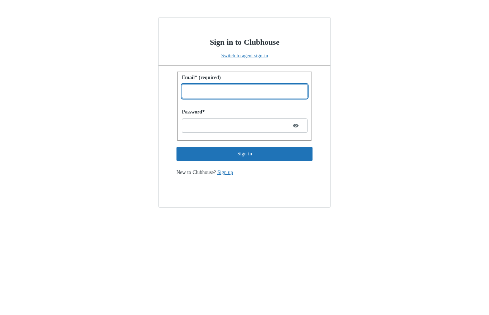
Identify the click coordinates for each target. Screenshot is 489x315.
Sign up (225, 172)
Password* (193, 112)
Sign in (244, 153)
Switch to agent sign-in (244, 55)
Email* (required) (201, 77)
